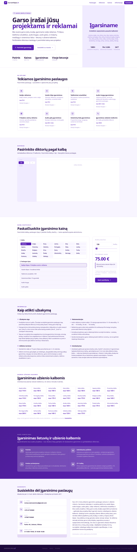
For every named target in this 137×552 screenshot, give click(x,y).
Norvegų (67, 253)
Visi (21, 162)
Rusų (44, 244)
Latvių (56, 244)
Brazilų (23, 250)
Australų (35, 253)
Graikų (67, 250)
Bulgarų (34, 250)
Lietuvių (23, 244)
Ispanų (23, 247)
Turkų (78, 250)
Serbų (78, 253)
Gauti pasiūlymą (103, 280)
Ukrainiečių (57, 253)
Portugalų (57, 247)
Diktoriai (102, 3)
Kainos (110, 3)
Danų (56, 250)
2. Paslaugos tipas (25, 261)
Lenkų (78, 247)
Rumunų (23, 256)
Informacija (119, 3)
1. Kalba (22, 240)
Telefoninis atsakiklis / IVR (29, 274)
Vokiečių (45, 247)
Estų (66, 244)
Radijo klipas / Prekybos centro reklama (34, 265)
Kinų (44, 250)
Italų (77, 244)
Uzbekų (34, 256)
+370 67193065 (29, 510)
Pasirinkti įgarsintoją (24, 47)
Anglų (34, 244)
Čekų (66, 247)
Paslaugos (92, 3)
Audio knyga (25, 282)
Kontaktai (57, 548)
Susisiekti (128, 3)
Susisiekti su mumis (44, 47)
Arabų (23, 253)
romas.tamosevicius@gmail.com (35, 503)
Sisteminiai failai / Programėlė (30, 278)
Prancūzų (35, 247)
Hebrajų (45, 256)
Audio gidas (24, 287)
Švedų (45, 253)
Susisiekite (68, 418)
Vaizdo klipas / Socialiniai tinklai (30, 269)
